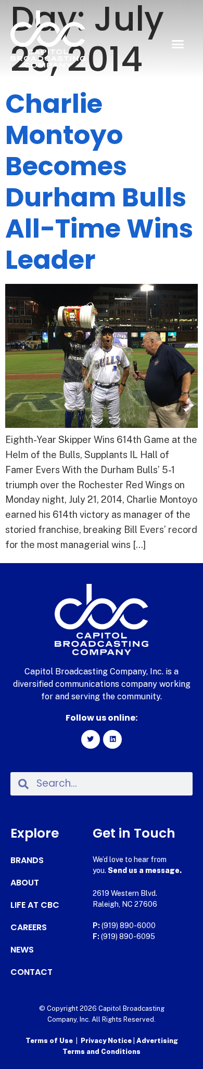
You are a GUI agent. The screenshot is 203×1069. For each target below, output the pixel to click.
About (24, 883)
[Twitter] (90, 739)
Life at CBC (34, 905)
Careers (28, 927)
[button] (178, 44)
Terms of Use (49, 1041)
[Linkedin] (112, 739)
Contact (31, 972)
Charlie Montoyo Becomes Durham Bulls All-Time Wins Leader (99, 181)
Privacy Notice (107, 1041)
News (22, 950)
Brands (27, 860)
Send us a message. (145, 870)
